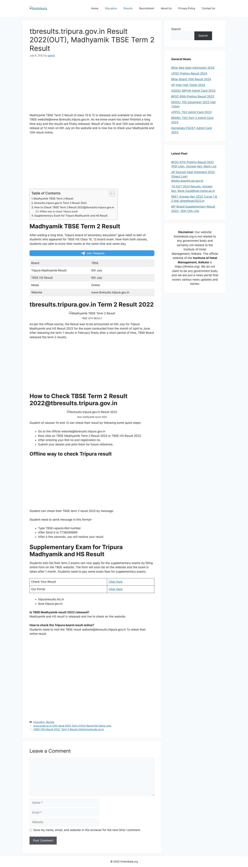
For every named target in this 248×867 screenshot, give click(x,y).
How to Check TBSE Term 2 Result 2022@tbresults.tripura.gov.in (74, 207)
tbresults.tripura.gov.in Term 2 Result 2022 (60, 203)
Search (176, 29)
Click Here (115, 581)
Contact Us (208, 8)
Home (94, 8)
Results (128, 8)
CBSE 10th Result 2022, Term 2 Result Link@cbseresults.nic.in (68, 729)
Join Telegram (95, 253)
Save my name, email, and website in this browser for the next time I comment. (87, 830)
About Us (166, 8)
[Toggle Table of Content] (110, 193)
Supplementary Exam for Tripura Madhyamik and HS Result (71, 215)
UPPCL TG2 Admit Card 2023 (191, 112)
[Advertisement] (92, 86)
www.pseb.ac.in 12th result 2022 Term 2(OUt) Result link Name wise (72, 725)
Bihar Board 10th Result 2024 (191, 79)
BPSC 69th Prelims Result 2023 (192, 96)
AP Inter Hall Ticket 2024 (188, 85)
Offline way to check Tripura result (59, 211)
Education (111, 8)
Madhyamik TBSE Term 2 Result (53, 198)
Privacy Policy (186, 8)
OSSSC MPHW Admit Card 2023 (193, 90)
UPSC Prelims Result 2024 (189, 73)
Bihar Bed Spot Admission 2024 (192, 67)
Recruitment (146, 8)
